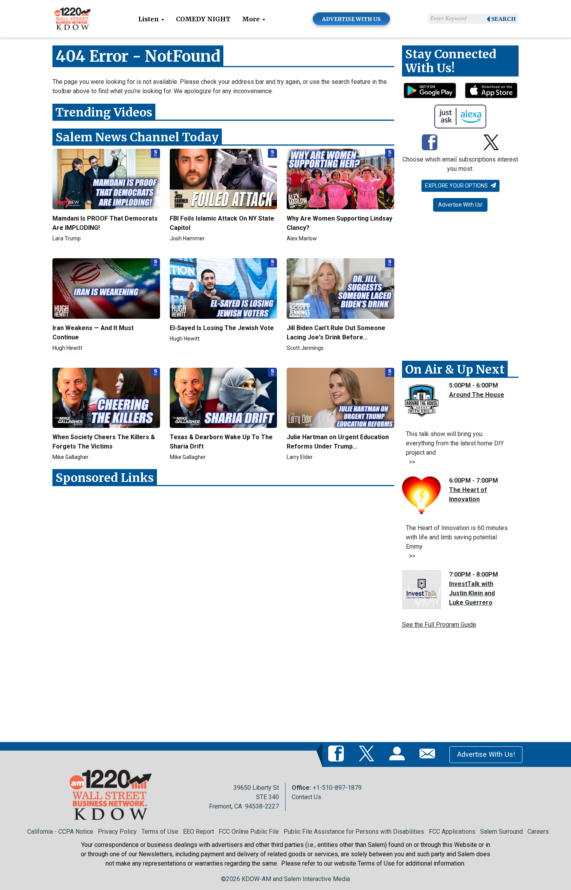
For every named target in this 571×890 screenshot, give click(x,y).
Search (503, 19)
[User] (398, 754)
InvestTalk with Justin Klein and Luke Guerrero (472, 593)
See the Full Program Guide (439, 624)
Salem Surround (501, 831)
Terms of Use (159, 831)
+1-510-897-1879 (337, 787)
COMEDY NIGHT (203, 19)
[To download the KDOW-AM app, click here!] (430, 90)
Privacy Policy (117, 831)
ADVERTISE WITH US (351, 19)
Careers (538, 831)
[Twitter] (491, 143)
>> (410, 462)
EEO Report (198, 831)
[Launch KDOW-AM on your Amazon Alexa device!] (460, 116)
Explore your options (457, 186)
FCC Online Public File (249, 831)
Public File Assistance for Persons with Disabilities (354, 831)
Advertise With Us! (460, 205)
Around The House (476, 394)
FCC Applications (452, 831)
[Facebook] (429, 143)
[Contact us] (429, 754)
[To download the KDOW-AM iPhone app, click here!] (491, 90)
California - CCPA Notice (60, 831)
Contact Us (306, 797)
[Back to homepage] (72, 18)
